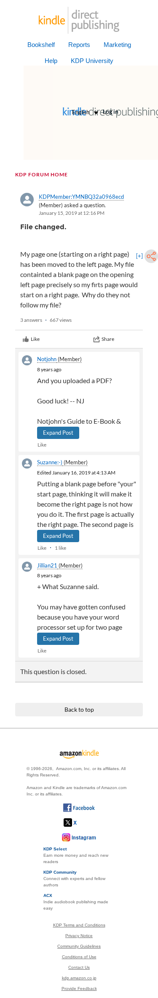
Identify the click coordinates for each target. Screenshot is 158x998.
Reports (79, 44)
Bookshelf (41, 44)
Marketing (117, 44)
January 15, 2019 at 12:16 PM (71, 213)
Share (108, 339)
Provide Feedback (79, 988)
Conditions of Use (79, 956)
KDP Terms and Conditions (79, 925)
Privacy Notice (79, 935)
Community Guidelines (79, 946)
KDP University (92, 60)
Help (51, 60)
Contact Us (79, 967)
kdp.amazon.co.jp (79, 978)
